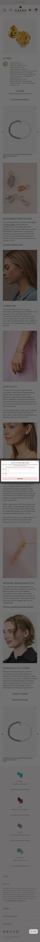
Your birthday (4, 473)
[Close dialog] (38, 462)
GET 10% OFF (20, 478)
